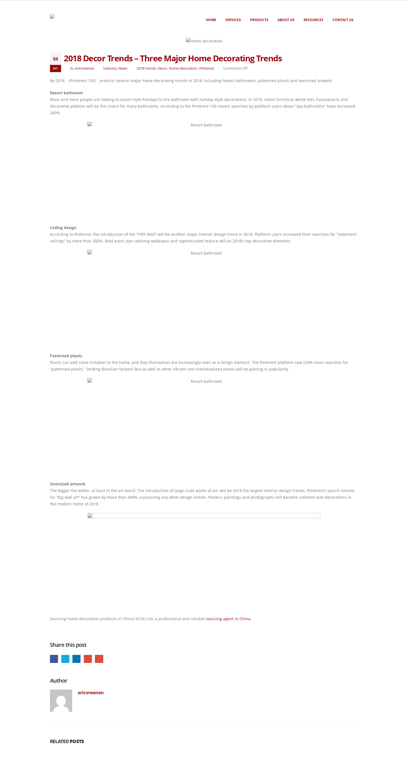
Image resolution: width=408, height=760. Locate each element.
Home (211, 19)
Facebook (54, 659)
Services (233, 19)
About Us (286, 19)
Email (99, 659)
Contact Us (343, 19)
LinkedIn (76, 659)
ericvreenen (84, 68)
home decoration (183, 68)
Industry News (115, 68)
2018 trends (146, 68)
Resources (313, 19)
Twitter (65, 659)
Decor (162, 68)
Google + (88, 659)
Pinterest (206, 68)
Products (259, 19)
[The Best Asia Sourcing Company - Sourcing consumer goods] (82, 16)
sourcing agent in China (228, 618)
